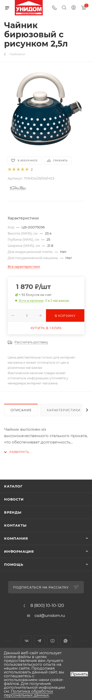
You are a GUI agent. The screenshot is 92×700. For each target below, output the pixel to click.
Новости (14, 499)
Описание (20, 410)
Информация (19, 551)
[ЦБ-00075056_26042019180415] (46, 108)
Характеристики (63, 410)
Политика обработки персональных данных (28, 693)
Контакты (15, 525)
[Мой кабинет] (73, 8)
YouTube (52, 640)
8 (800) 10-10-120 (47, 606)
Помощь (13, 564)
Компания (16, 538)
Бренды (12, 512)
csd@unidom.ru (49, 615)
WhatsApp (65, 640)
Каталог (13, 486)
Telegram (39, 640)
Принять (79, 674)
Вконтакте (26, 640)
